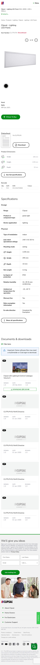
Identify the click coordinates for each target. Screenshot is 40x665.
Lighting (15, 20)
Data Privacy (26, 632)
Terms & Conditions (27, 635)
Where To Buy (11, 117)
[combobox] (29, 562)
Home (3, 20)
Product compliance (6, 632)
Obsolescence (15, 635)
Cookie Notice (17, 632)
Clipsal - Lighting (24, 20)
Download (22, 145)
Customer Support (11, 622)
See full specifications (14, 175)
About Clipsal (9, 608)
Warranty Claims (5, 635)
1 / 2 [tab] (31, 40)
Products (8, 20)
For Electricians (10, 617)
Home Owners (10, 613)
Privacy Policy (15, 552)
